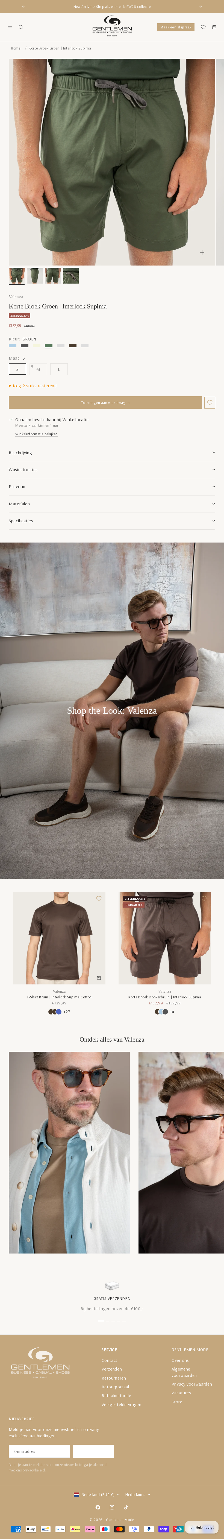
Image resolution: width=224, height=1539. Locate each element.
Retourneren (114, 1378)
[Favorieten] (203, 27)
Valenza (16, 297)
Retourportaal (115, 1386)
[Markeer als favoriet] (209, 403)
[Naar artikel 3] (53, 276)
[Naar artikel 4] (71, 276)
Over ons (180, 1360)
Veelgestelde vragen (121, 1404)
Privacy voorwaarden (192, 1384)
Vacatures (181, 1392)
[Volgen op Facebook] (98, 1507)
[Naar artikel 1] (17, 276)
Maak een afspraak (175, 27)
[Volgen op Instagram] (112, 1507)
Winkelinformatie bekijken (36, 434)
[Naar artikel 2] (35, 276)
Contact (109, 1360)
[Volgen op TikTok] (126, 1507)
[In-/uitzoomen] (202, 252)
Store (177, 1401)
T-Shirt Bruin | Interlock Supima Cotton (59, 997)
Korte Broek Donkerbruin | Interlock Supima (164, 997)
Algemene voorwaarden (184, 1372)
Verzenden (112, 1369)
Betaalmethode (116, 1395)
